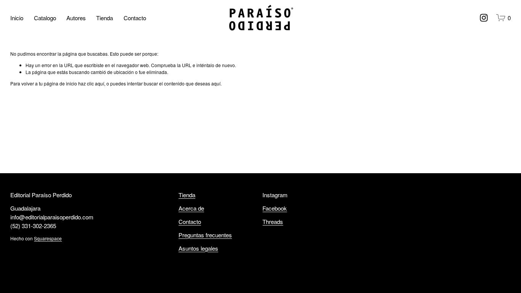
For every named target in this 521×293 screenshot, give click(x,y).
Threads (272, 221)
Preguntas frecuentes (205, 234)
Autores (76, 17)
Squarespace (48, 238)
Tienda (104, 17)
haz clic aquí (91, 83)
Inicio (16, 17)
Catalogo (45, 17)
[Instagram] (484, 18)
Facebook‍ (274, 208)
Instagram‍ (275, 194)
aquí (215, 83)
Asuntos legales (198, 248)
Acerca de (191, 208)
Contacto (135, 17)
